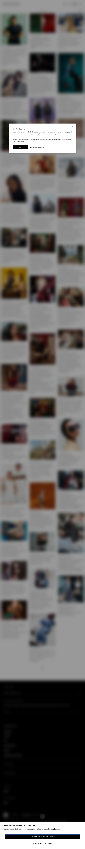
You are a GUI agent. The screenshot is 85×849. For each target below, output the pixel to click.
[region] (42, 138)
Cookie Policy (20, 141)
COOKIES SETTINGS (37, 147)
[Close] (42, 816)
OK (20, 147)
